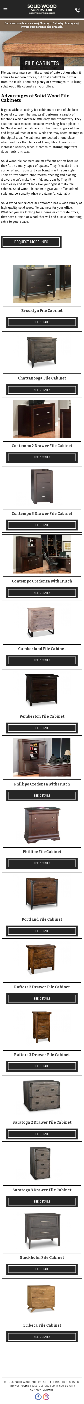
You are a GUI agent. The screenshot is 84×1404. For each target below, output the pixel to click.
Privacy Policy (19, 1385)
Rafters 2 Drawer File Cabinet (42, 987)
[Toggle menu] (5, 9)
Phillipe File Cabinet (42, 852)
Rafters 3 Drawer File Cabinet (42, 1055)
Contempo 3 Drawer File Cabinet (42, 514)
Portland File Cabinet (42, 919)
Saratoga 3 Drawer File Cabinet (42, 1190)
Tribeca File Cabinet (42, 1325)
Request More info (31, 242)
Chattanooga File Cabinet (42, 378)
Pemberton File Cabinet (42, 716)
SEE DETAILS (42, 322)
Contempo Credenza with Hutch (42, 581)
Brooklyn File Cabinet (42, 311)
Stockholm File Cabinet (42, 1258)
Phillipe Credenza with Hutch (42, 784)
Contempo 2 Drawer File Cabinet (42, 446)
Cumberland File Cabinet (42, 649)
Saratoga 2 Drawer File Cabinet (42, 1122)
